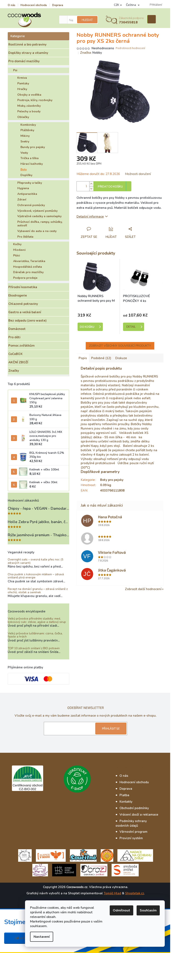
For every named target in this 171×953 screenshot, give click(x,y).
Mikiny (25, 136)
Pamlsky (23, 83)
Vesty (24, 153)
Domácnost (17, 329)
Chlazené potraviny (23, 304)
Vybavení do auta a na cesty (37, 231)
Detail (131, 327)
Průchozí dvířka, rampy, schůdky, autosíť (39, 223)
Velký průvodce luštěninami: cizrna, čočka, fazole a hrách (35, 635)
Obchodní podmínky (134, 808)
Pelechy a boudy (28, 111)
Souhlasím (148, 910)
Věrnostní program (133, 832)
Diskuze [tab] (121, 358)
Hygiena (23, 188)
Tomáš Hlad (112, 893)
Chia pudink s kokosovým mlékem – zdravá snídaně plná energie (36, 576)
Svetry (24, 141)
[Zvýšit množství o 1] (91, 183)
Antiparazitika (27, 194)
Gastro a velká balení (24, 312)
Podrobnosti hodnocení (130, 48)
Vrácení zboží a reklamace (138, 814)
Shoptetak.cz (134, 893)
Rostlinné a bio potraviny (27, 44)
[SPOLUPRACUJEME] (51, 855)
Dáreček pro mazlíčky (28, 272)
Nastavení (42, 936)
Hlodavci (19, 250)
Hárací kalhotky (31, 164)
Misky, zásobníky (29, 106)
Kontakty (125, 802)
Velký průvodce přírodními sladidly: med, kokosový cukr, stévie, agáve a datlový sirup (37, 620)
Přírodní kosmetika (22, 287)
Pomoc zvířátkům (21, 345)
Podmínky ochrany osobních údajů (131, 823)
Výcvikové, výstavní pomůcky (37, 211)
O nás (11, 5)
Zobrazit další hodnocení (143, 589)
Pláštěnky (27, 130)
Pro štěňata (25, 237)
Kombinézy (28, 125)
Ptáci (16, 255)
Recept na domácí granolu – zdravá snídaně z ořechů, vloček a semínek (38, 590)
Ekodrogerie (17, 295)
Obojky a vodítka (29, 95)
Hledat (87, 20)
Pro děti (14, 337)
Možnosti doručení (138, 174)
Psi (15, 70)
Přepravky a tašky (29, 183)
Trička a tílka (29, 158)
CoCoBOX (15, 354)
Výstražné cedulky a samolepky (39, 216)
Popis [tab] (83, 358)
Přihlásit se (111, 728)
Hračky (22, 89)
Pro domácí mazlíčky (24, 61)
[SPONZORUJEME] (107, 855)
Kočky (17, 244)
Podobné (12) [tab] (101, 358)
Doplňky (26, 175)
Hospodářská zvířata (27, 267)
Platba (124, 795)
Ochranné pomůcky (31, 205)
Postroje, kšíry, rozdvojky (34, 100)
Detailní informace (90, 216)
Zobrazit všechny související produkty (120, 346)
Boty (23, 169)
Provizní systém (131, 838)
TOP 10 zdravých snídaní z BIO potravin (34, 648)
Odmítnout (121, 910)
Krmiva (22, 78)
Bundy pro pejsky (32, 147)
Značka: (91, 53)
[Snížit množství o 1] (91, 188)
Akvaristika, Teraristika (29, 261)
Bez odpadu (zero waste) (27, 320)
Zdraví (21, 199)
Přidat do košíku (110, 187)
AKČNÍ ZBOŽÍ (18, 362)
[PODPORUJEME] (25, 855)
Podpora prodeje (25, 278)
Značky (13, 371)
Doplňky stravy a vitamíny (28, 53)
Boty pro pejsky (111, 480)
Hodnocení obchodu (33, 5)
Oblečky (23, 117)
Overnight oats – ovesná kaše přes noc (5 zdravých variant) (35, 561)
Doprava (57, 5)
